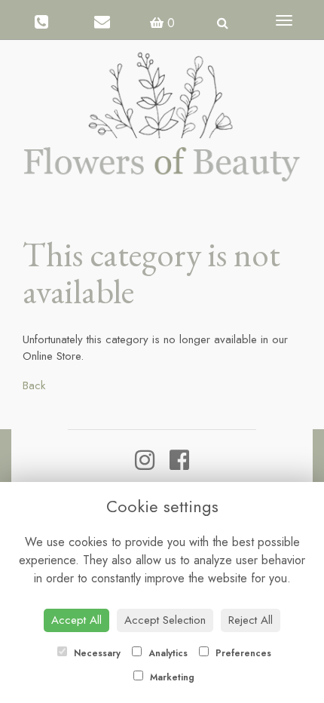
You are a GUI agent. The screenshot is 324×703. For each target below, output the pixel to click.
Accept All (76, 620)
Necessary (96, 653)
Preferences (241, 653)
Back (34, 385)
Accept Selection (165, 620)
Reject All (250, 620)
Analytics (166, 653)
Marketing (170, 677)
